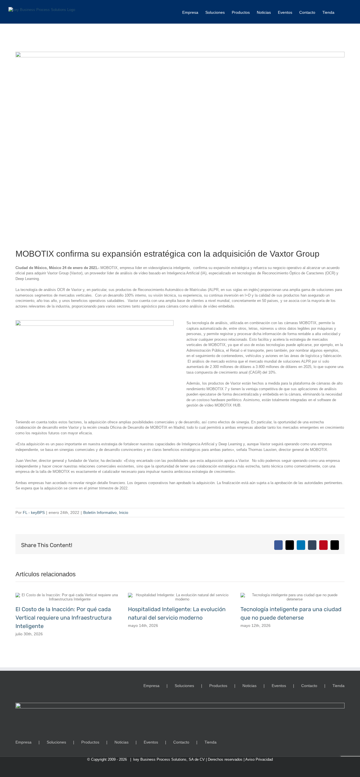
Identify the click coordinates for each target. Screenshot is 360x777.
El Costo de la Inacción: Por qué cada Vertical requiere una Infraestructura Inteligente (63, 617)
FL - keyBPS (34, 512)
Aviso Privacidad (259, 759)
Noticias (249, 685)
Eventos (279, 685)
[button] (343, 12)
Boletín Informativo (100, 512)
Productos (218, 685)
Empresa (151, 685)
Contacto (309, 685)
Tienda (338, 685)
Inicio (123, 512)
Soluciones (184, 685)
